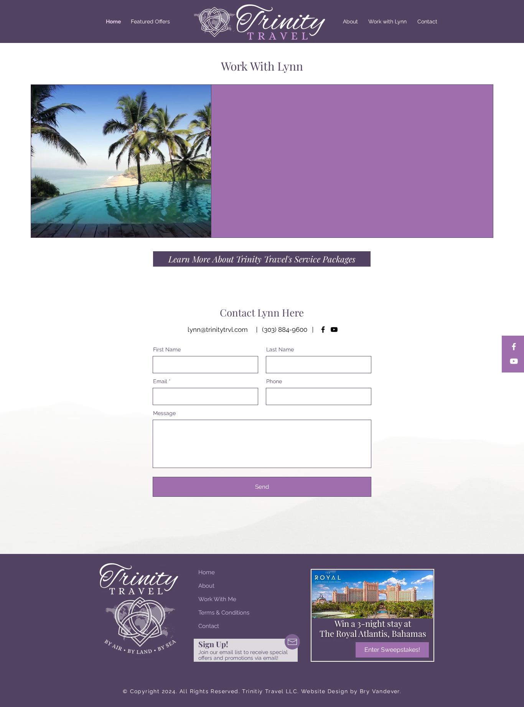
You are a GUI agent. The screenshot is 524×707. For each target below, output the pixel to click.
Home (206, 572)
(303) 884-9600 (284, 329)
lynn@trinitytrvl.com (218, 329)
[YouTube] (514, 361)
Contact (208, 626)
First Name (167, 349)
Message (164, 413)
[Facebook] (514, 346)
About (206, 585)
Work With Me (217, 599)
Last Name (280, 349)
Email (160, 381)
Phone (274, 381)
